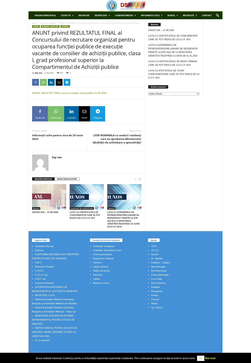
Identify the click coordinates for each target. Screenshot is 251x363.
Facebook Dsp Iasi (44, 246)
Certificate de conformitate (82, 208)
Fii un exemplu (42, 340)
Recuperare (156, 291)
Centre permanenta (102, 254)
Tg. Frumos (157, 307)
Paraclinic (98, 275)
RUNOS (171, 15)
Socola (154, 254)
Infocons (39, 250)
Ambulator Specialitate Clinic (107, 250)
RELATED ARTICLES (43, 179)
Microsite (188, 15)
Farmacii (97, 262)
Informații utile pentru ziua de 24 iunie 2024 (57, 137)
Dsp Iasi (38, 73)
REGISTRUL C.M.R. (45, 295)
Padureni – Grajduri (160, 262)
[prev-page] (135, 179)
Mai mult (210, 358)
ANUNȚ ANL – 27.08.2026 (45, 212)
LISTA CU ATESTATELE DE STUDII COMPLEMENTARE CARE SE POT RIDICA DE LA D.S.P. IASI (173, 74)
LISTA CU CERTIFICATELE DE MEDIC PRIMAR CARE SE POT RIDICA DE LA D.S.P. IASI (172, 63)
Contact (207, 15)
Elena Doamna (158, 283)
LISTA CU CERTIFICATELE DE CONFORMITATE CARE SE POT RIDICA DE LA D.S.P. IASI (85, 215)
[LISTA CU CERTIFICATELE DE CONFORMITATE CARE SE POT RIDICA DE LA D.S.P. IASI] (87, 197)
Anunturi (83, 15)
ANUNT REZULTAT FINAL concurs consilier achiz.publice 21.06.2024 (69, 93)
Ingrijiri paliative (100, 266)
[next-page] (139, 179)
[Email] (59, 82)
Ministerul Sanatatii (44, 266)
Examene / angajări (48, 23)
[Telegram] (67, 82)
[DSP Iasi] (125, 5)
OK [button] (200, 358)
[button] (217, 15)
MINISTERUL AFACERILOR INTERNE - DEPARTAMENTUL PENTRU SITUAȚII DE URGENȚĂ (53, 319)
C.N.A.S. (39, 270)
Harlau (154, 303)
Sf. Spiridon (157, 258)
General (65, 26)
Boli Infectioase (158, 270)
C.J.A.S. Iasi (41, 275)
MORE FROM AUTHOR (67, 179)
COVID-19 (66, 15)
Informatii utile (150, 15)
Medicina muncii (101, 283)
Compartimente (124, 15)
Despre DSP (101, 15)
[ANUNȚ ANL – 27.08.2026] (49, 197)
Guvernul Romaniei (44, 283)
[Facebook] (35, 82)
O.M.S (38, 262)
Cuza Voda (156, 279)
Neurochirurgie (158, 266)
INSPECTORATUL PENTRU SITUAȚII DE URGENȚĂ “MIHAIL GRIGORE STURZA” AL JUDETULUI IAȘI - (54, 332)
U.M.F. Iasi (40, 279)
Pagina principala (45, 15)
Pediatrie (155, 287)
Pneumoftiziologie (160, 275)
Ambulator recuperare (103, 246)
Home (34, 23)
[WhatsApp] (43, 82)
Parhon (154, 295)
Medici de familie (101, 270)
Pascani (155, 299)
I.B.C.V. (155, 250)
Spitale (96, 279)
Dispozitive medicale (103, 258)
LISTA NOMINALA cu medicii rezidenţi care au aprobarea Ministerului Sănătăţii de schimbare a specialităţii (117, 139)
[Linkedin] (51, 82)
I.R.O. (154, 246)
